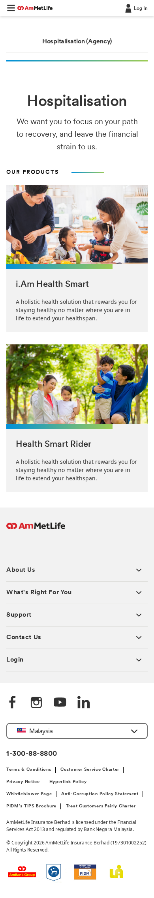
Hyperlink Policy (68, 782)
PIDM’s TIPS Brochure (31, 806)
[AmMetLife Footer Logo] (35, 529)
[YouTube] (60, 703)
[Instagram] (36, 703)
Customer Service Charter (89, 770)
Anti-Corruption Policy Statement (99, 794)
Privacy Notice (23, 782)
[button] (11, 8)
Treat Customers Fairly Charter (101, 806)
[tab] (77, 42)
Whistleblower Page (29, 794)
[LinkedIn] (83, 703)
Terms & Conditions (28, 770)
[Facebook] (12, 703)
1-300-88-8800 (31, 754)
